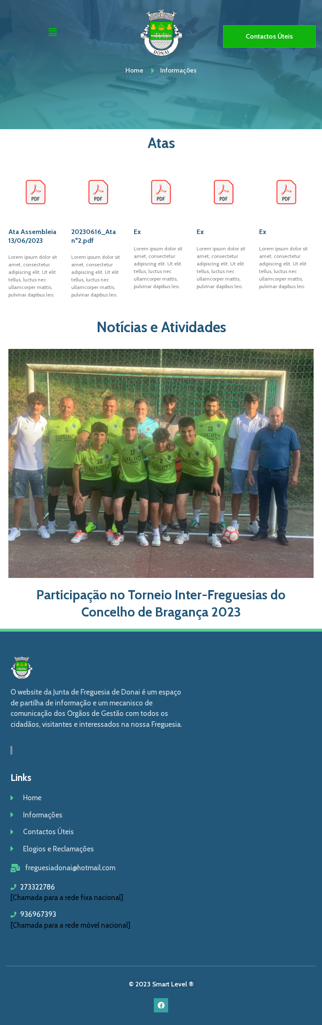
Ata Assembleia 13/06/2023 (32, 236)
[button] (53, 32)
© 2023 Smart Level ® (161, 984)
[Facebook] (161, 1005)
